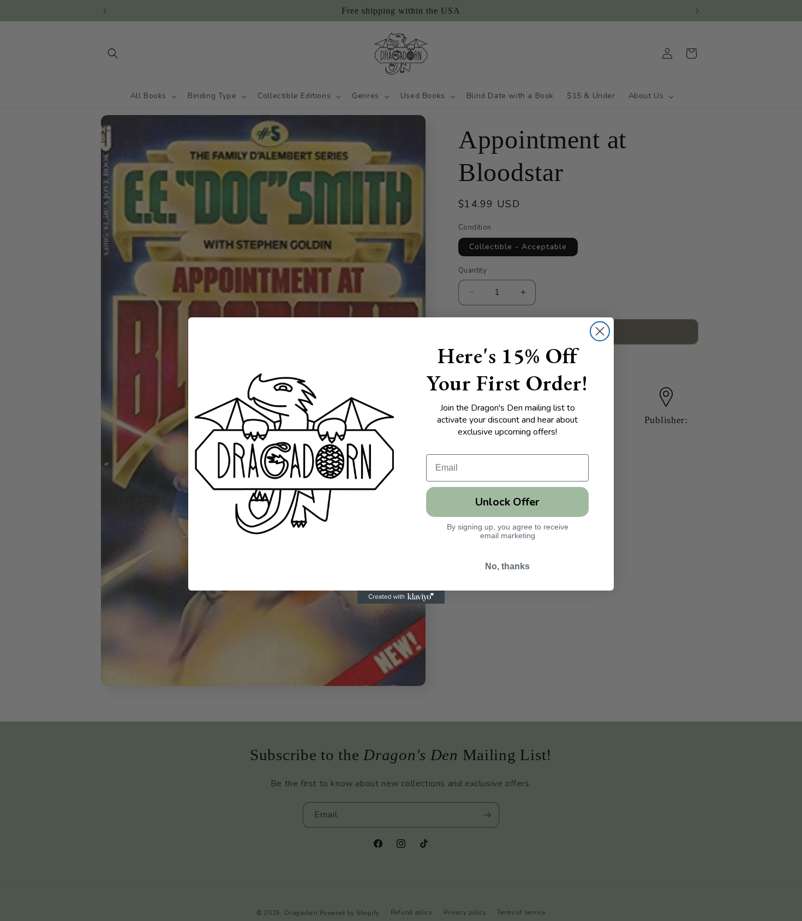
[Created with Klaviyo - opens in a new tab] (401, 597)
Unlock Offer (507, 502)
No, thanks (507, 566)
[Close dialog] (599, 331)
